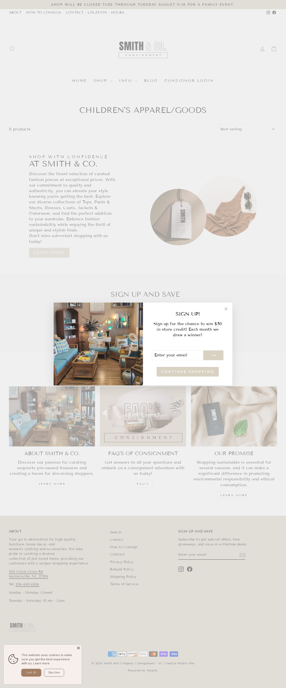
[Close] (78, 648)
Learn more (41, 663)
